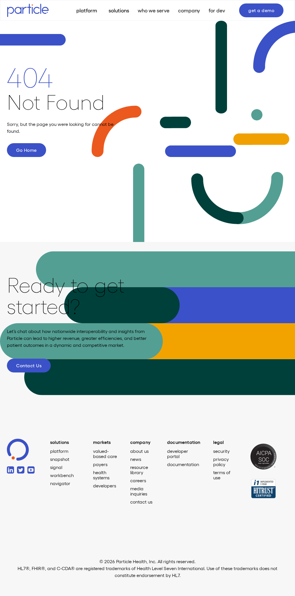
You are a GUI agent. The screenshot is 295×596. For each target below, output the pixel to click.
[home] (33, 10)
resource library (139, 470)
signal (56, 467)
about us (139, 451)
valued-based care (105, 454)
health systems (101, 475)
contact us (141, 501)
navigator (60, 483)
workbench (62, 475)
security (221, 451)
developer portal (177, 454)
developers (104, 485)
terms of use (221, 475)
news (135, 459)
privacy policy (221, 462)
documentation (183, 464)
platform (59, 451)
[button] (118, 10)
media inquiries (138, 491)
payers (100, 464)
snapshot (59, 459)
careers (138, 480)
